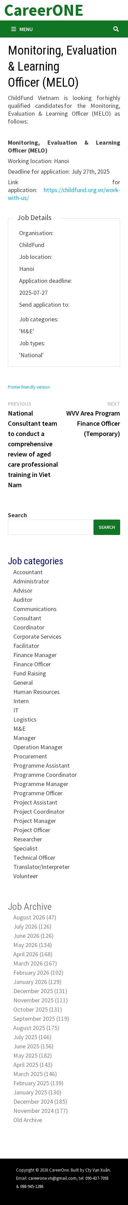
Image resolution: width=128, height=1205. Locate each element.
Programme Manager (40, 784)
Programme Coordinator (45, 775)
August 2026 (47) (34, 917)
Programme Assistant (41, 765)
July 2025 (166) (32, 1037)
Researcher (27, 839)
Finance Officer (32, 664)
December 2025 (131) (40, 991)
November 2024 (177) (40, 1111)
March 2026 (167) (35, 963)
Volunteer (25, 876)
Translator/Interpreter (41, 867)
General (23, 682)
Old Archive (27, 1120)
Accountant (28, 572)
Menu (26, 29)
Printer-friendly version (29, 387)
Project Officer (31, 830)
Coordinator (28, 627)
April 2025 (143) (33, 1065)
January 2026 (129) (37, 982)
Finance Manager (35, 655)
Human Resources (36, 692)
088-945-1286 (31, 1186)
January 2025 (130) (37, 1092)
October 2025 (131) (37, 1009)
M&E (19, 728)
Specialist (25, 848)
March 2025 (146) (35, 1074)
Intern (21, 701)
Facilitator (26, 646)
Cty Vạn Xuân (97, 1170)
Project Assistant (35, 802)
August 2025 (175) (36, 1028)
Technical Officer (34, 857)
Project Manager (34, 821)
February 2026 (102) (38, 972)
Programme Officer (37, 793)
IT (16, 710)
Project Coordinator (39, 811)
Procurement (30, 756)
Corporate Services (37, 636)
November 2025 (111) (40, 1000)
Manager (24, 738)
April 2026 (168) (33, 954)
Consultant (27, 618)
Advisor (22, 590)
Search (17, 515)
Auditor (22, 600)
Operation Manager (38, 747)
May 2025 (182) (32, 1055)
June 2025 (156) (33, 1046)
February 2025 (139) (38, 1083)
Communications (35, 609)
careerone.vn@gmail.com (52, 1178)
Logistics (25, 719)
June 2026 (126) (33, 936)
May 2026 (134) (32, 945)
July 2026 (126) (32, 926)
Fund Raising (29, 673)
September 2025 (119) (41, 1018)
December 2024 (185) (40, 1101)
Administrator (31, 581)
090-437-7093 (97, 1178)
